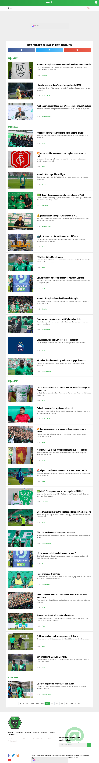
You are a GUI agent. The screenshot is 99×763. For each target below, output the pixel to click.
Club (43, 143)
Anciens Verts (46, 96)
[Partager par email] (77, 50)
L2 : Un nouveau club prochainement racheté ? (56, 553)
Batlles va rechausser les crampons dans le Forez (57, 636)
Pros (43, 167)
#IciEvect (52, 732)
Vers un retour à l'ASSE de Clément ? (52, 656)
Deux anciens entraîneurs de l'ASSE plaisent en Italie (59, 319)
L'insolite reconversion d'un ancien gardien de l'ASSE (59, 85)
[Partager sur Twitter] (49, 50)
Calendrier (27, 732)
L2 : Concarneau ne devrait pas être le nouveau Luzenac (60, 277)
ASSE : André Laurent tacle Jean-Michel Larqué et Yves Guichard (64, 105)
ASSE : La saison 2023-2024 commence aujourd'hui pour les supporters (62, 595)
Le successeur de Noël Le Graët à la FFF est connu (57, 339)
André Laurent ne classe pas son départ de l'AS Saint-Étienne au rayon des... (64, 109)
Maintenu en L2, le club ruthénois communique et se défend (62, 449)
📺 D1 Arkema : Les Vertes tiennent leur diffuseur (57, 236)
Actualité (11, 732)
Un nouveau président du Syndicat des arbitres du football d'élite (64, 511)
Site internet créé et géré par (53, 755)
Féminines (45, 205)
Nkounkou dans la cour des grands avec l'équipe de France (61, 360)
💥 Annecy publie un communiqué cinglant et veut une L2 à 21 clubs (63, 154)
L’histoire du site (72, 758)
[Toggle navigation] (3, 3)
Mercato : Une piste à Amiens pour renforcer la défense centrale (64, 64)
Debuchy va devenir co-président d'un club (55, 408)
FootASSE (36, 739)
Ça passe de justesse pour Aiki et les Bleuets (55, 683)
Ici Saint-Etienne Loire (25, 739)
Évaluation (43, 732)
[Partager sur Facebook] (21, 50)
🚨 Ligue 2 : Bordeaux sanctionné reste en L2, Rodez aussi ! (62, 470)
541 (47, 703)
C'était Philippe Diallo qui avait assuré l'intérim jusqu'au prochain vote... (61, 343)
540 (42, 703)
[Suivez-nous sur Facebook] (9, 755)
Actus (10, 8)
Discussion (35, 732)
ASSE (50, 739)
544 (61, 703)
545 (66, 703)
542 (52, 703)
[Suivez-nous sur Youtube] (9, 760)
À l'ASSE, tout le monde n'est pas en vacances (56, 532)
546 (71, 703)
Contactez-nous (76, 755)
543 (57, 703)
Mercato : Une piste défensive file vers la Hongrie (57, 298)
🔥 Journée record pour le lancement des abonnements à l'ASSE (61, 430)
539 (37, 703)
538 (32, 703)
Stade (43, 442)
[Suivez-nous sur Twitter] (13, 755)
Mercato (44, 75)
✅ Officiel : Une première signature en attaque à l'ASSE (60, 194)
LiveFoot (44, 739)
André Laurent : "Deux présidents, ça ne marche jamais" (60, 132)
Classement (19, 732)
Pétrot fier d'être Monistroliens (50, 257)
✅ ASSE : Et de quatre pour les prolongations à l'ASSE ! (60, 491)
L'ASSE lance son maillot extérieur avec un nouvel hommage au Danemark (63, 388)
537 (27, 703)
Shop (89, 8)
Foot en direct (12, 741)
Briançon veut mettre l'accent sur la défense (55, 615)
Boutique (12, 735)
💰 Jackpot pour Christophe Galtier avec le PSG (57, 215)
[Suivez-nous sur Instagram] (18, 755)
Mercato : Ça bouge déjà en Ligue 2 (51, 174)
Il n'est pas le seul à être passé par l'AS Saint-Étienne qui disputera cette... (63, 639)
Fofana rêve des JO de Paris (48, 573)
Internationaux (46, 371)
